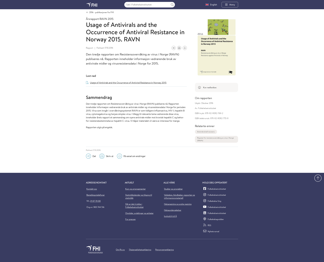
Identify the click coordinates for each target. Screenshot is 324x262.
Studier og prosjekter (173, 188)
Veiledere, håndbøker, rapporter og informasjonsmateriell (179, 196)
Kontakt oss (91, 188)
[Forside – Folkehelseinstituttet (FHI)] (91, 5)
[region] (216, 87)
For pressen (130, 219)
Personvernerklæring (164, 249)
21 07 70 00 (95, 201)
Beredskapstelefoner (95, 195)
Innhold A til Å (170, 216)
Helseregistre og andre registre (177, 204)
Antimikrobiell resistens (206, 131)
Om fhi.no (120, 249)
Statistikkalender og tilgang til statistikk (138, 196)
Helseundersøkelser (172, 210)
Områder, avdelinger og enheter (139, 213)
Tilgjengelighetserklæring (140, 249)
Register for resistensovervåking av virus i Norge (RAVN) (215, 139)
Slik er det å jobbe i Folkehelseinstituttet (134, 205)
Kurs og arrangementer (135, 188)
